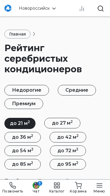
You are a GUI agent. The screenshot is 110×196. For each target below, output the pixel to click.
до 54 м (22, 150)
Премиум (23, 103)
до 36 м (22, 136)
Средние (76, 90)
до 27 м (62, 122)
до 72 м (67, 150)
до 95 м (67, 163)
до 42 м (68, 136)
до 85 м (22, 163)
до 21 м (20, 123)
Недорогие (26, 90)
